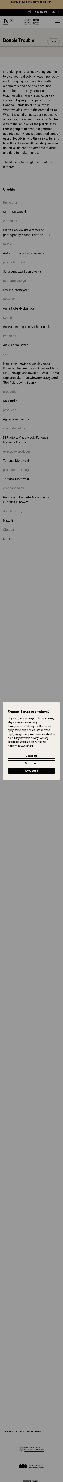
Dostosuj (31, 756)
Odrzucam (31, 763)
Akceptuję (31, 771)
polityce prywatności (20, 746)
